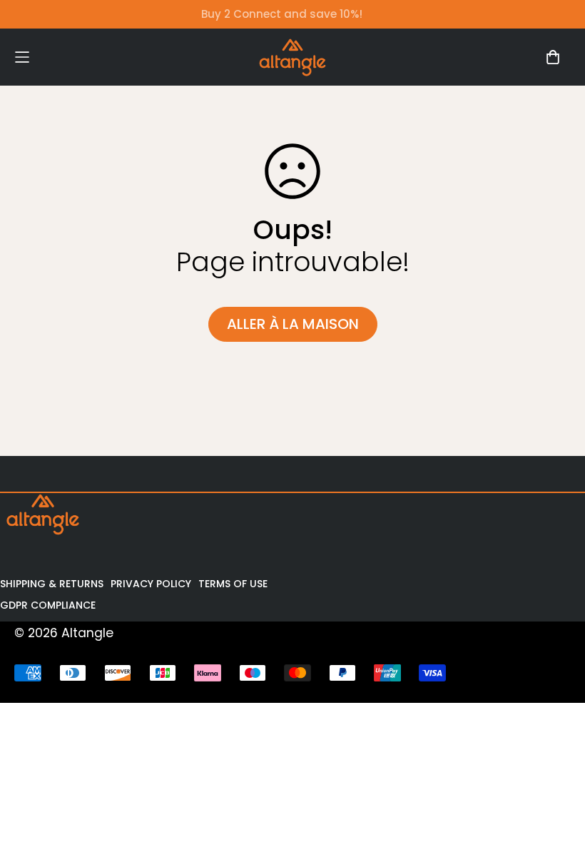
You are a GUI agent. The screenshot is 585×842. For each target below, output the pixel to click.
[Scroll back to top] (554, 764)
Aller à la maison (293, 324)
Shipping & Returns (51, 584)
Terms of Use (233, 584)
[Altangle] (292, 57)
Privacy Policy (151, 584)
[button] (83, 56)
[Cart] (553, 57)
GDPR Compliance (48, 605)
